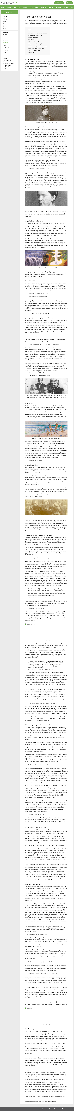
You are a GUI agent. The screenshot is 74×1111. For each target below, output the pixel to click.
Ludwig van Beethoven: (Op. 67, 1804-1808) (43, 344)
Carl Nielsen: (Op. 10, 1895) (39, 375)
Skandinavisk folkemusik (8, 63)
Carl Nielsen (6, 42)
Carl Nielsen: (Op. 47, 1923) (38, 934)
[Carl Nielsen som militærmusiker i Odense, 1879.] (46, 121)
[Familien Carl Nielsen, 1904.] (46, 515)
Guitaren (5, 68)
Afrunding (31, 52)
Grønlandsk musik (7, 65)
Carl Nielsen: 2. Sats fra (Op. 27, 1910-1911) (45, 703)
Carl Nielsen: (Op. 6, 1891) (39, 313)
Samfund (43, 7)
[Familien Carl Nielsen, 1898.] (46, 394)
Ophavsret (63, 1108)
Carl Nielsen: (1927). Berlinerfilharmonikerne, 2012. (46, 1096)
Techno (4, 28)
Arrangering (17, 7)
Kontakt (71, 1108)
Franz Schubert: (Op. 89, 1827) (38, 296)
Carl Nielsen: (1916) (38, 764)
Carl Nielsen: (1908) (38, 608)
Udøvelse (25, 7)
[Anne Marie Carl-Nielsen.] (46, 206)
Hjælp (50, 1108)
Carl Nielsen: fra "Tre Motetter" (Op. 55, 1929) (44, 973)
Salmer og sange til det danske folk (38, 46)
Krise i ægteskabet (34, 41)
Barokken (5, 34)
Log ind (69, 2)
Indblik (5, 44)
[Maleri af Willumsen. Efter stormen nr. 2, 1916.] (46, 266)
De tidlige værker (33, 37)
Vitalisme (31, 39)
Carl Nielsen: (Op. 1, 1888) (39, 168)
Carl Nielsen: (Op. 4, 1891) (38, 293)
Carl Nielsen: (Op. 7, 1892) (39, 336)
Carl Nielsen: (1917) (36, 814)
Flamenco (5, 21)
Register (5, 52)
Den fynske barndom (34, 31)
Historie (50, 7)
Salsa (4, 26)
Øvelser (66, 7)
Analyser (6, 49)
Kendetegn (6, 47)
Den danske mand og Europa (36, 48)
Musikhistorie (7, 12)
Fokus (5, 45)
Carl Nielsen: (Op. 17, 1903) (39, 460)
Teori (2, 7)
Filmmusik (5, 62)
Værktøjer (58, 7)
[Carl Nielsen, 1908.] (46, 624)
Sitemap (56, 1108)
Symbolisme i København (35, 35)
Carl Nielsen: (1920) (40, 961)
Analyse (9, 7)
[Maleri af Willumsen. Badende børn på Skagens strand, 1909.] (46, 436)
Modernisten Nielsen (34, 50)
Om (72, 7)
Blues (4, 18)
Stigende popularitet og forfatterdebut (39, 44)
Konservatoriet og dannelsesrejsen (38, 33)
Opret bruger (59, 2)
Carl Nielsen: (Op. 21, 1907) (38, 558)
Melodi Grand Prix (7, 60)
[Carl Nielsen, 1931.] (46, 1008)
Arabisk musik (6, 67)
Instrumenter (34, 7)
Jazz (3, 23)
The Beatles (5, 40)
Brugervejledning (42, 1108)
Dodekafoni (5, 20)
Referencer (6, 54)
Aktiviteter (6, 50)
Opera (4, 25)
